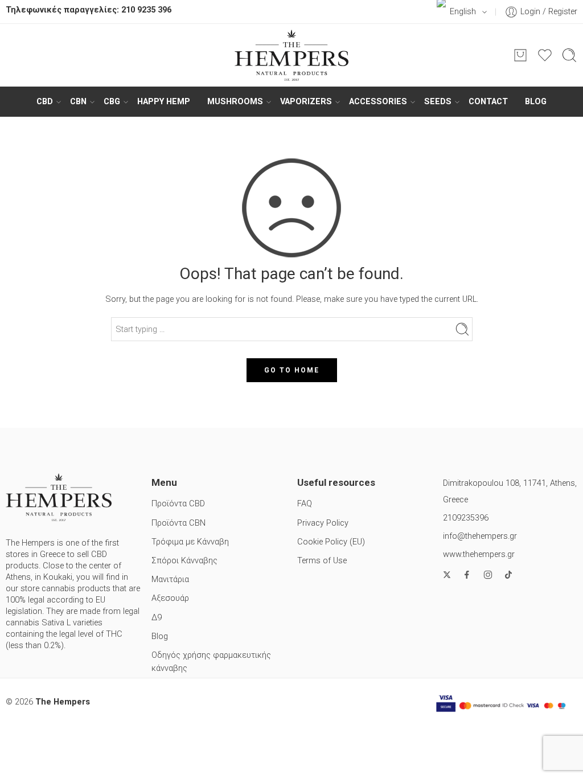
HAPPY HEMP (163, 102)
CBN (78, 102)
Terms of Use (322, 561)
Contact (488, 102)
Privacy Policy (322, 523)
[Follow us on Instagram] (488, 575)
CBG (112, 102)
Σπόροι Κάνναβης (184, 561)
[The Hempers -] (291, 55)
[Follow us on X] (447, 575)
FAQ (304, 504)
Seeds (437, 102)
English (463, 12)
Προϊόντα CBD (178, 504)
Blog (536, 102)
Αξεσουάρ (170, 598)
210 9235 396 (146, 10)
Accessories (378, 102)
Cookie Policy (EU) (331, 542)
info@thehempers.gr (480, 536)
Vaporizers (306, 102)
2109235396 (465, 518)
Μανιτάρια (170, 579)
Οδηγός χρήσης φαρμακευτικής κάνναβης (211, 661)
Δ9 (156, 618)
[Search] (569, 55)
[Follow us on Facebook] (466, 574)
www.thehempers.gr (479, 554)
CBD (44, 102)
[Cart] (520, 55)
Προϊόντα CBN (178, 523)
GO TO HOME (291, 370)
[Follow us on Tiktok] (508, 575)
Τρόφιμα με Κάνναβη (190, 542)
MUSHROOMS (235, 102)
